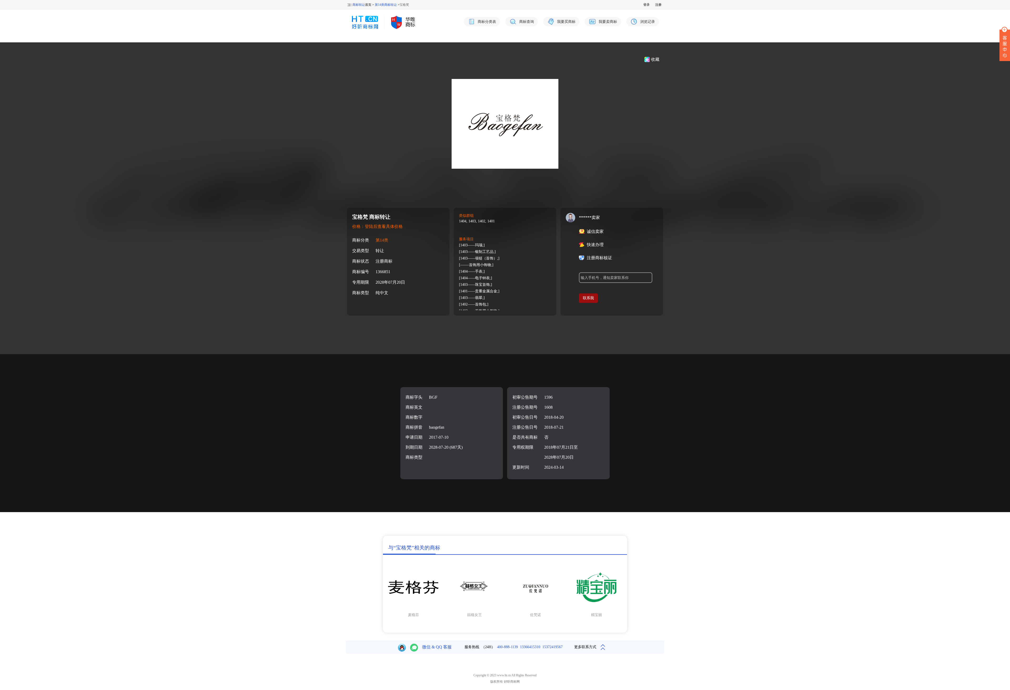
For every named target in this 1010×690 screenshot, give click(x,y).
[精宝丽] (596, 608)
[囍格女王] (474, 608)
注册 (658, 5)
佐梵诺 (535, 615)
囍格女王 (474, 615)
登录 (646, 5)
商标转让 (358, 5)
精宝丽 (596, 615)
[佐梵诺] (535, 608)
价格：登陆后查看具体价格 (377, 226)
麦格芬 (413, 615)
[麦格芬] (413, 608)
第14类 (382, 240)
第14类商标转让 (386, 5)
